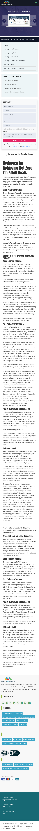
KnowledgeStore (8, 713)
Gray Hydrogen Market (10, 84)
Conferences (17, 739)
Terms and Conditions (21, 768)
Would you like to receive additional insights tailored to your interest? (18, 130)
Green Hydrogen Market (11, 80)
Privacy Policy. (26, 146)
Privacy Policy (7, 768)
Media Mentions (28, 739)
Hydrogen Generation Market (12, 88)
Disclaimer (29, 764)
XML (24, 743)
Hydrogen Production (11, 49)
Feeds (16, 764)
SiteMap (18, 743)
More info (19, 828)
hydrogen (5, 39)
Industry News (8, 764)
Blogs (22, 764)
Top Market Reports (9, 717)
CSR (17, 721)
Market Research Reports (26, 717)
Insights (5, 721)
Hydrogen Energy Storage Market (14, 92)
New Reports (7, 739)
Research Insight (8, 743)
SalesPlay (19, 713)
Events (12, 721)
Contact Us (23, 724)
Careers (15, 724)
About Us (24, 721)
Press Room (7, 724)
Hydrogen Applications (12, 53)
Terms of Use (16, 146)
